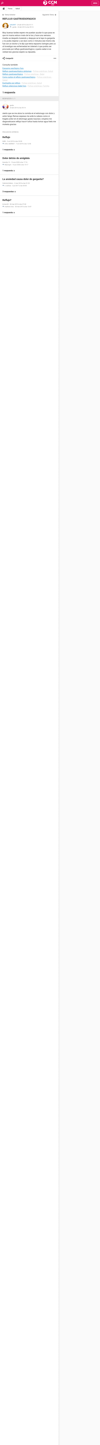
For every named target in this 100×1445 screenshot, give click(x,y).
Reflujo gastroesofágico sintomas (16, 71)
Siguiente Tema (48, 15)
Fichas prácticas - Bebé (34, 74)
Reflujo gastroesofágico (12, 74)
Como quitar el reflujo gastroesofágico (18, 77)
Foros (10, 9)
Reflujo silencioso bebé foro (14, 86)
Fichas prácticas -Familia (38, 86)
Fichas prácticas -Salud (43, 71)
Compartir (9, 58)
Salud (17, 9)
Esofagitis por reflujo (11, 83)
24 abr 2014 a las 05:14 (25, 27)
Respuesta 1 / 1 (8, 99)
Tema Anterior (10, 15)
